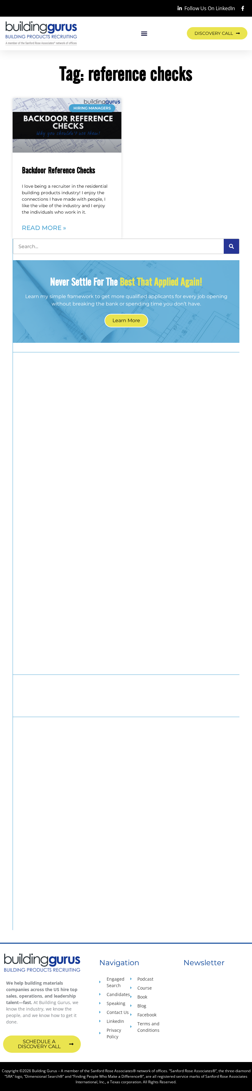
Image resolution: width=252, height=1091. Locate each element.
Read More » (44, 228)
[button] (144, 33)
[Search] (231, 246)
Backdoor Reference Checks (58, 169)
